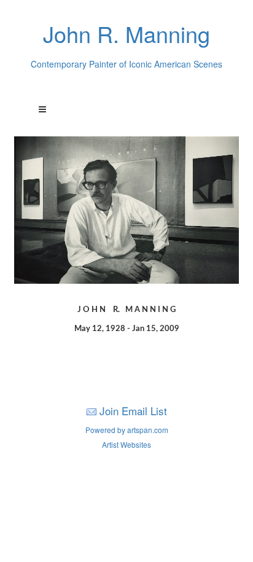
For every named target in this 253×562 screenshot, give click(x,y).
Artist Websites (126, 444)
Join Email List (133, 410)
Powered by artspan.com (126, 429)
